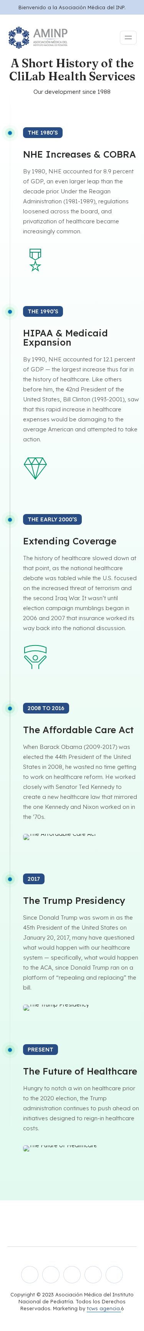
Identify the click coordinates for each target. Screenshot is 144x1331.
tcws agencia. (104, 1308)
